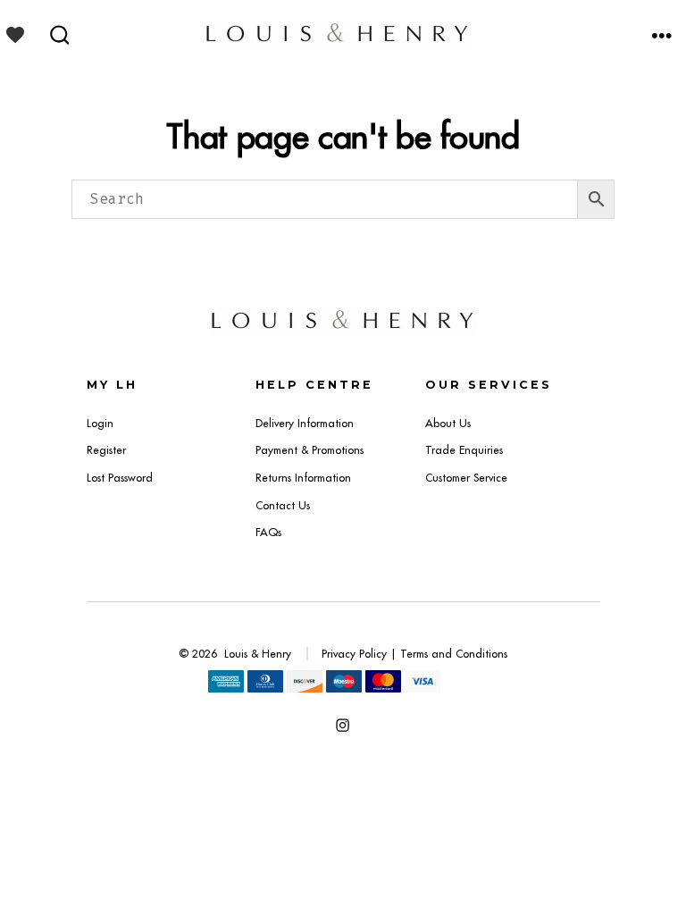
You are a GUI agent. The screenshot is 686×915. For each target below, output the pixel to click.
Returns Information (303, 477)
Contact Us (282, 505)
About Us (448, 423)
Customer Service (466, 477)
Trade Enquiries (464, 450)
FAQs (268, 532)
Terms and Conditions (453, 653)
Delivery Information (304, 423)
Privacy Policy (354, 653)
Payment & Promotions (309, 450)
